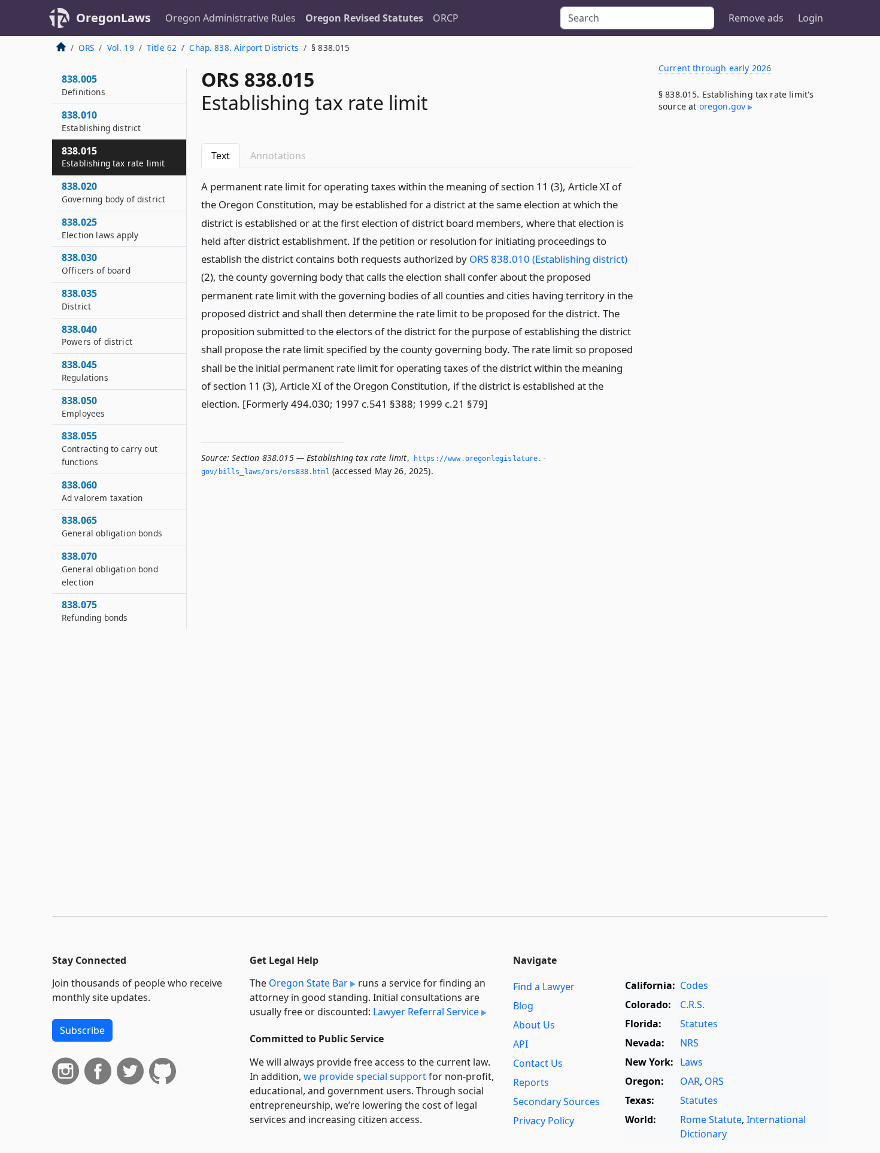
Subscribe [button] (82, 1030)
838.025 (100, 228)
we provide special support (365, 1076)
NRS (689, 1042)
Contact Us (538, 1063)
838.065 (112, 526)
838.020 (113, 192)
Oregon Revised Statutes (364, 18)
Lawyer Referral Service (426, 1011)
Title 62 (162, 47)
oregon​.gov (722, 106)
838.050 (83, 406)
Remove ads (756, 18)
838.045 (85, 370)
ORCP (446, 18)
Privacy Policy (543, 1120)
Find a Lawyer (544, 986)
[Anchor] (494, 403)
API (520, 1044)
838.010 (101, 120)
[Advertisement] (738, 319)
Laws (691, 1062)
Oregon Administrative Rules (230, 18)
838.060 (102, 490)
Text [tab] (220, 155)
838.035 (79, 299)
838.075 (95, 610)
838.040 (97, 335)
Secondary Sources (556, 1101)
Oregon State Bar (308, 983)
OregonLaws (113, 18)
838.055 (109, 448)
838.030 (96, 263)
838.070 (110, 569)
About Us (534, 1024)
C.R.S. (692, 1004)
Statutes (699, 1023)
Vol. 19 (120, 47)
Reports (531, 1082)
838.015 (113, 156)
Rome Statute (711, 1119)
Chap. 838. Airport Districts (243, 47)
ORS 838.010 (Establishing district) (548, 259)
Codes (694, 985)
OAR (690, 1081)
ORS (86, 47)
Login (810, 18)
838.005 (83, 85)
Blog (523, 1005)
